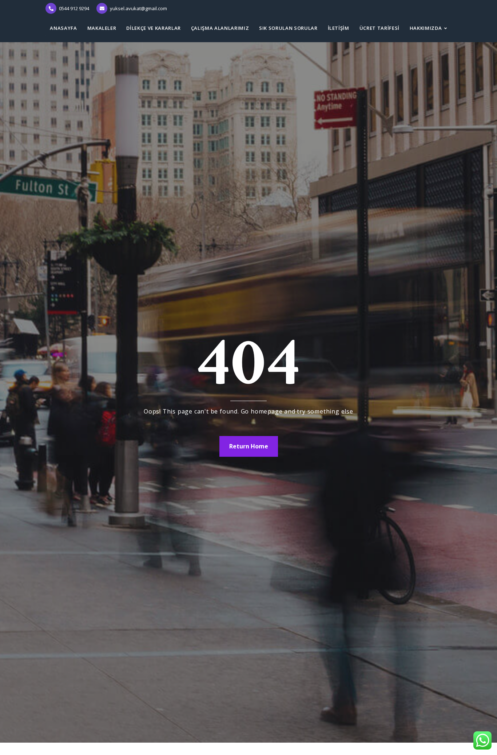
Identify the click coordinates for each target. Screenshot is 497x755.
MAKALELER (101, 28)
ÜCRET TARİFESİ (379, 28)
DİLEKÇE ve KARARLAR (153, 28)
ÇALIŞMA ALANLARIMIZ (220, 28)
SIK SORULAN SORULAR (288, 28)
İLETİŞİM (338, 28)
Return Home (248, 446)
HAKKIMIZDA (426, 28)
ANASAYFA (63, 28)
